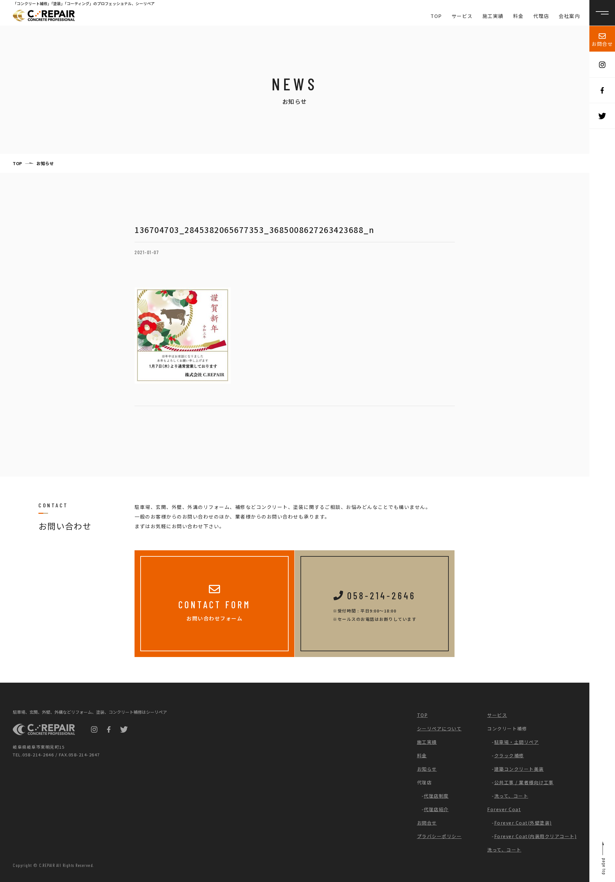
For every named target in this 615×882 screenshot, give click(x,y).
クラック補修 (509, 755)
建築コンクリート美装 (519, 769)
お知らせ (45, 163)
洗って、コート (511, 796)
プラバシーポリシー (439, 836)
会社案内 (569, 15)
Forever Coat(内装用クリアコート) (535, 836)
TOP (436, 15)
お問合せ (602, 43)
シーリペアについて (439, 728)
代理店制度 (436, 796)
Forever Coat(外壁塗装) (523, 823)
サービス (462, 15)
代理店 (541, 15)
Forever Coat (504, 809)
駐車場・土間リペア (516, 742)
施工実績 (493, 15)
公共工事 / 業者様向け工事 (524, 782)
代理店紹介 (436, 809)
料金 (518, 15)
